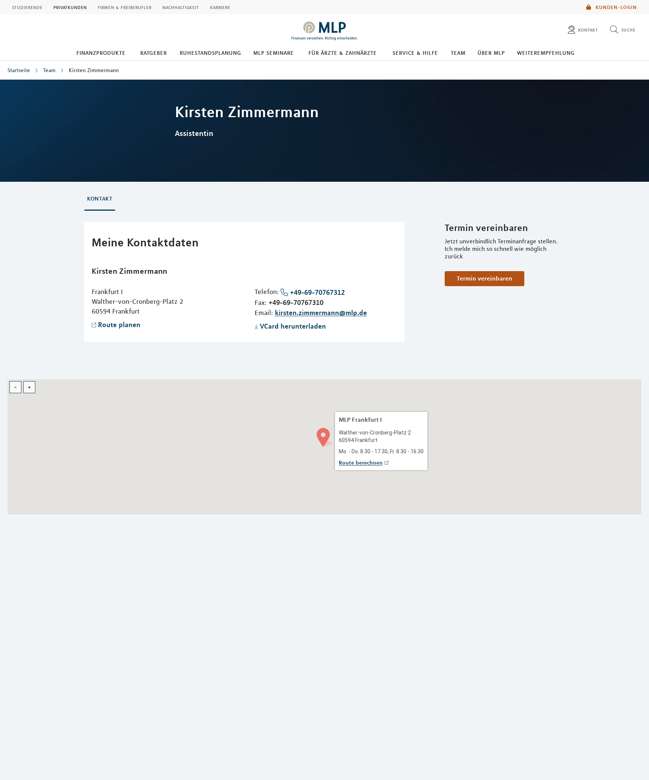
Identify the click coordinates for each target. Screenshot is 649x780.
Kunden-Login (615, 7)
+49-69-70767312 (317, 292)
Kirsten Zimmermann (94, 70)
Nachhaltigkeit (180, 7)
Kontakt (99, 198)
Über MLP (491, 52)
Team (458, 52)
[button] (324, 436)
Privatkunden (70, 7)
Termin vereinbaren (484, 278)
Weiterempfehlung (546, 52)
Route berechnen (361, 462)
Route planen (119, 324)
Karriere (220, 7)
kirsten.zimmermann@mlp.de (321, 312)
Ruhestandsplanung (210, 52)
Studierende (27, 7)
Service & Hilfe (415, 52)
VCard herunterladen (293, 326)
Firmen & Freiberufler (124, 7)
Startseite (19, 70)
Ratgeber (153, 52)
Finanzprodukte (100, 52)
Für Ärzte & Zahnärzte (342, 52)
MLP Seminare (273, 52)
